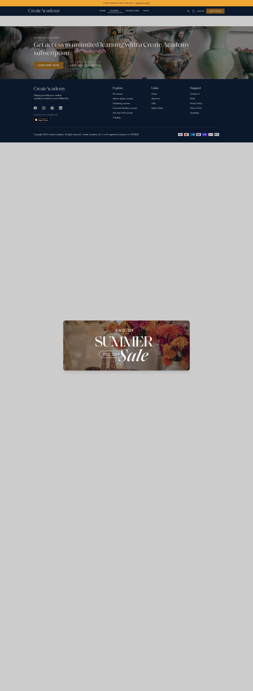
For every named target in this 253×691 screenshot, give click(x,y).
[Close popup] (185, 324)
